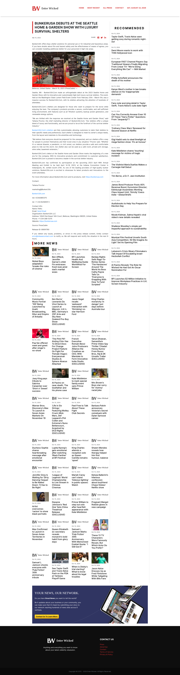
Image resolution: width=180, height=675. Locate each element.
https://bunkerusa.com (94, 177)
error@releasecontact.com (42, 236)
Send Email (41, 211)
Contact (103, 649)
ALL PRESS (107, 8)
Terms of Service (106, 652)
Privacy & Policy (106, 654)
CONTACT (119, 8)
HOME (81, 8)
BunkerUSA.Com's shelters (42, 130)
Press (102, 644)
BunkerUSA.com (38, 194)
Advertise (104, 647)
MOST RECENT (93, 8)
